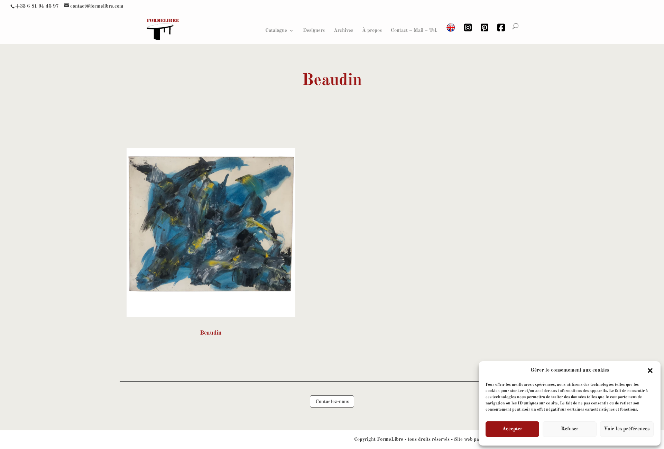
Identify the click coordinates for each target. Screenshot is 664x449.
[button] (650, 370)
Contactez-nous (332, 401)
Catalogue (276, 30)
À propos (372, 30)
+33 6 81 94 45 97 (36, 6)
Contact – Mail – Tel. (414, 30)
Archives (343, 30)
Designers (314, 30)
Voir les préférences (626, 429)
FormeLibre (390, 439)
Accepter (512, 429)
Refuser (570, 429)
